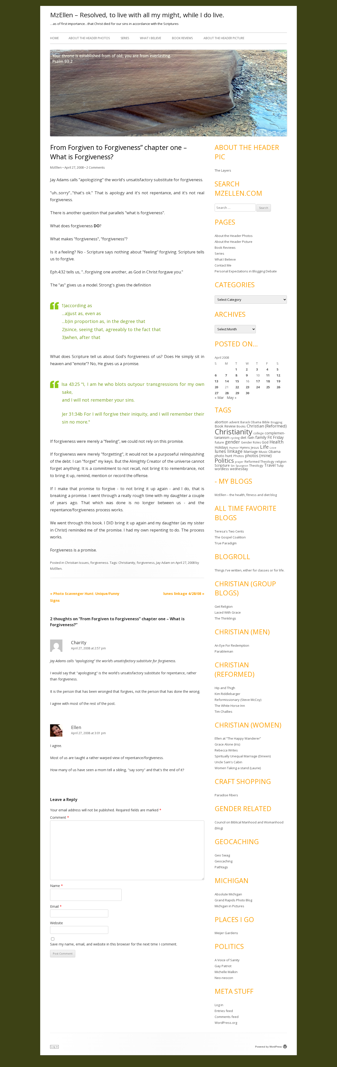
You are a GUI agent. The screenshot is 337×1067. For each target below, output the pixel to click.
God (265, 442)
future (219, 442)
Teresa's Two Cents (229, 531)
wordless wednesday (231, 468)
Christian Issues (77, 562)
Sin (233, 465)
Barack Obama (250, 422)
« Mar (219, 397)
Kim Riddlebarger (227, 694)
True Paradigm (226, 543)
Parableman (224, 651)
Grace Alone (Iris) (227, 744)
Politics (224, 460)
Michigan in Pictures (229, 906)
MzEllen (56, 167)
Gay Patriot (223, 966)
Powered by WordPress (268, 1046)
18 (268, 381)
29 (237, 393)
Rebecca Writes (226, 750)
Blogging (276, 422)
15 (237, 381)
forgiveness (99, 562)
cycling (235, 438)
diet (243, 437)
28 (226, 393)
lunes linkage (229, 451)
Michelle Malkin (226, 972)
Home (54, 38)
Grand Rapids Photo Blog (233, 900)
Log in (219, 1005)
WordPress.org (226, 1022)
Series (125, 38)
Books (241, 426)
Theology (256, 465)
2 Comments (95, 167)
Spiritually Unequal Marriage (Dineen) (243, 756)
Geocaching (223, 861)
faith (250, 437)
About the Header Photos (89, 38)
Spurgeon (242, 465)
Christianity (126, 562)
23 (247, 387)
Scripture (222, 465)
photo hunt (223, 455)
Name (56, 885)
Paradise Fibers (226, 795)
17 (258, 381)
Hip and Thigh (225, 688)
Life (264, 446)
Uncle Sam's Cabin (228, 762)
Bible (266, 422)
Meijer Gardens (226, 933)
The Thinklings (225, 618)
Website (56, 923)
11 (268, 375)
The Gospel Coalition (230, 537)
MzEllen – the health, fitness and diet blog (246, 495)
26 (278, 387)
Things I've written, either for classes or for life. (249, 570)
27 (216, 393)
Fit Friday (275, 437)
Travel (270, 465)
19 (278, 381)
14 (226, 381)
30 (247, 393)
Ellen (76, 727)
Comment (59, 817)
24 (258, 387)
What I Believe (150, 38)
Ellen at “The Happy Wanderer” (238, 738)
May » (231, 397)
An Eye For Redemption (232, 645)
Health (276, 442)
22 (237, 387)
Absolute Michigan (228, 894)
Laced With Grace (228, 612)
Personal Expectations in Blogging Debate (246, 271)
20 (216, 387)
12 (278, 375)
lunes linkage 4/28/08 (183, 593)
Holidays (221, 447)
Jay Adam (163, 562)
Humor (234, 447)
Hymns (245, 447)
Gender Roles (251, 442)
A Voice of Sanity (227, 960)
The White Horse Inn (230, 705)
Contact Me (223, 265)
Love (273, 447)
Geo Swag (222, 855)
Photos (238, 456)
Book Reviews (182, 38)
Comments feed (227, 1016)
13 (216, 381)
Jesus (255, 447)
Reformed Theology (259, 461)
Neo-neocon (224, 978)
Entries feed (224, 1011)
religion (280, 461)
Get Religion (224, 606)
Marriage (250, 451)
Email (56, 906)
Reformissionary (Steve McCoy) (238, 699)
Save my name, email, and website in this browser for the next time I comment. (113, 944)
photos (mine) (258, 455)
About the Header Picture (224, 38)
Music (263, 451)
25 (268, 387)
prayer (239, 461)
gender (232, 442)
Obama (274, 451)
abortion (221, 422)
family (260, 437)
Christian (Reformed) (267, 426)
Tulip (280, 465)
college (258, 433)
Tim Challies (223, 711)
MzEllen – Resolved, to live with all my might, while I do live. (137, 14)
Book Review (225, 426)
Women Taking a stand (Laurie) (238, 768)
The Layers (223, 170)
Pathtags (221, 867)
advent (234, 422)
